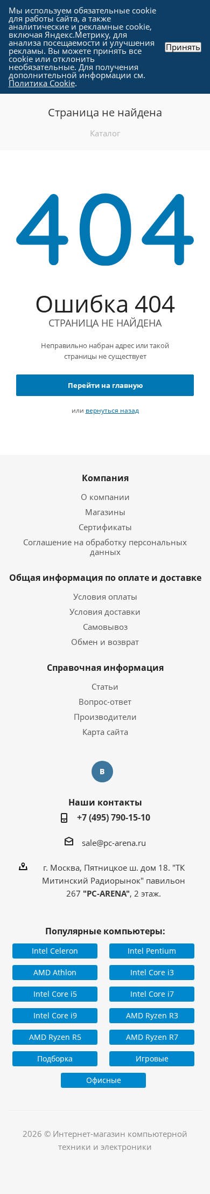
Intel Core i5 (55, 994)
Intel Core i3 (152, 972)
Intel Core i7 (152, 994)
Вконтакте (102, 771)
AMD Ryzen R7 (152, 1037)
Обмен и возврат (105, 641)
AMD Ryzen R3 (152, 1015)
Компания (105, 478)
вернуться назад (112, 410)
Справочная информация (105, 668)
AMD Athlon (54, 972)
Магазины (105, 511)
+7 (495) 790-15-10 (113, 817)
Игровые (152, 1058)
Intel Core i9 (55, 1015)
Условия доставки (105, 611)
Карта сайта (105, 731)
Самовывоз (105, 626)
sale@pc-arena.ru (114, 842)
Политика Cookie (42, 83)
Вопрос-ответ (105, 701)
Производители (105, 716)
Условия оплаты (105, 596)
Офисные (103, 1080)
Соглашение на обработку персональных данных (105, 547)
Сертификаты (105, 527)
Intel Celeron (55, 951)
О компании (105, 496)
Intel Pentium (152, 951)
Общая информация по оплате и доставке (105, 578)
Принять (183, 47)
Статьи (105, 686)
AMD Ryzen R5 (55, 1037)
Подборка (55, 1058)
